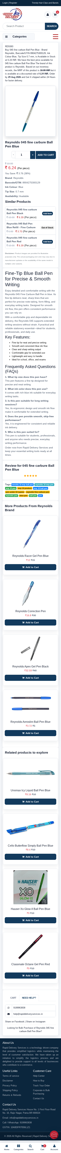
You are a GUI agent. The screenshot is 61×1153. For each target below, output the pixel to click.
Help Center (39, 1076)
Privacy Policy (10, 1085)
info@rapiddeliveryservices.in (23, 1118)
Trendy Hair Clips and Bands (45, 3)
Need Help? (29, 998)
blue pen (23, 496)
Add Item (47, 213)
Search (52, 26)
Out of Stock (47, 227)
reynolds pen (11, 496)
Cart (13, 998)
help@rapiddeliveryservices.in (28, 1014)
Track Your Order (41, 1085)
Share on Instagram (35, 1021)
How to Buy (38, 1080)
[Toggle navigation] (54, 36)
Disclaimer (8, 1080)
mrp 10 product (25, 488)
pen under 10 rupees (15, 492)
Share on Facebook (15, 1021)
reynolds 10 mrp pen (44, 485)
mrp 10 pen (11, 488)
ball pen (33, 496)
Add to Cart (46, 155)
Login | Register (10, 3)
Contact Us (38, 1098)
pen (40, 496)
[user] (48, 15)
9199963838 (19, 1007)
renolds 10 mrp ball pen (22, 485)
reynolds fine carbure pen (37, 492)
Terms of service (11, 1076)
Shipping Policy (10, 1090)
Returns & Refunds (12, 1095)
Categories (20, 36)
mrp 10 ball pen (40, 488)
